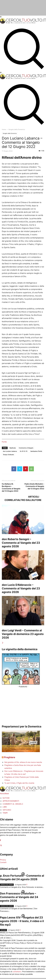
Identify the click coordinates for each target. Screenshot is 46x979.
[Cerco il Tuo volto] (23, 23)
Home (4, 129)
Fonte (4, 442)
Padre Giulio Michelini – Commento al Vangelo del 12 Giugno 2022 (34, 486)
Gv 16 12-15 (23, 451)
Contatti (3, 862)
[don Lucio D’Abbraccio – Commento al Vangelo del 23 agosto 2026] (23, 565)
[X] (19, 468)
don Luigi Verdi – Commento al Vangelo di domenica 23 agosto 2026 (23, 634)
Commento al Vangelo (26, 448)
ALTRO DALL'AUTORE (29, 500)
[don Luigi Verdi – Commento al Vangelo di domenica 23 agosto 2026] (23, 610)
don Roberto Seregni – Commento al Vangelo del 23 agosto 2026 (21, 543)
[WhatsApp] (31, 468)
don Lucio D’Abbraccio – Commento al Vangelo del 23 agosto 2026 (21, 588)
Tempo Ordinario (8, 454)
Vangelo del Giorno (7, 884)
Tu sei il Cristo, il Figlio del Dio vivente (19, 783)
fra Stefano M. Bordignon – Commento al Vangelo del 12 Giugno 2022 (11, 487)
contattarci (17, 971)
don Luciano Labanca (10, 451)
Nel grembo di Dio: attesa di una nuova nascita (23, 762)
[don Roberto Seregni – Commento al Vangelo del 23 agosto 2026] (23, 519)
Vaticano (3, 930)
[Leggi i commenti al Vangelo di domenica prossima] (21, 751)
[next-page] (3, 643)
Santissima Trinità (36, 451)
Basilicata (13, 448)
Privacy (3, 860)
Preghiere (9, 757)
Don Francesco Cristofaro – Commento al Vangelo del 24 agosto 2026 (19, 897)
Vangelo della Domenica (10, 133)
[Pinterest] (25, 468)
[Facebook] (13, 468)
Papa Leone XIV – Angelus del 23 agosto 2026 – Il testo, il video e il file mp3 (22, 921)
